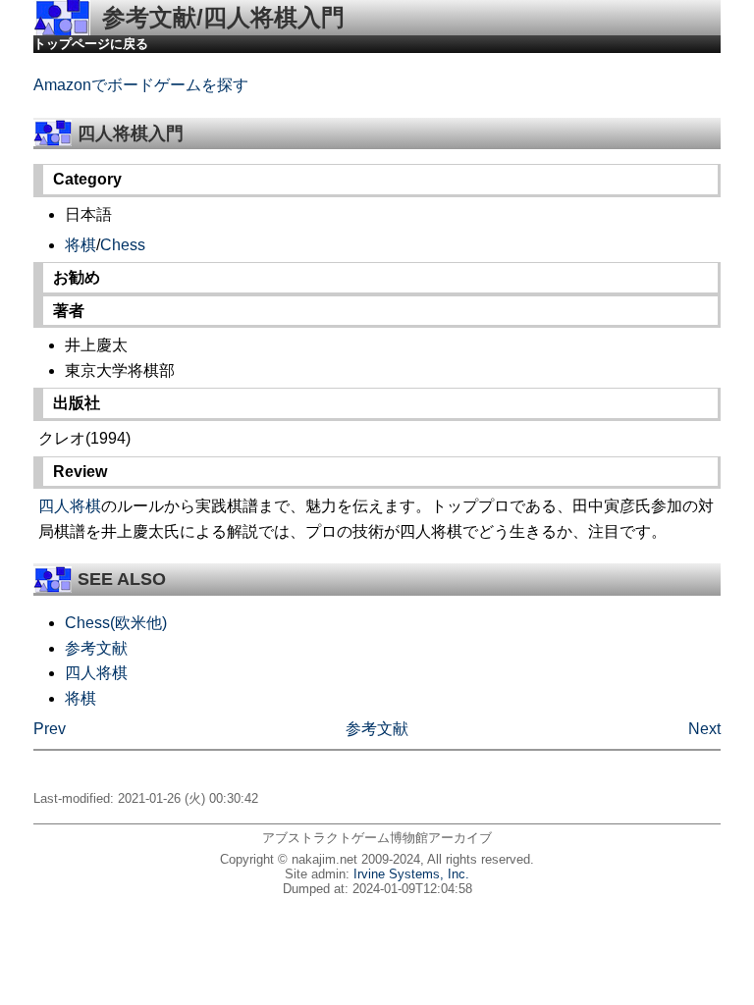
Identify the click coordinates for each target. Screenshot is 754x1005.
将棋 (80, 245)
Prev (49, 728)
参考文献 (96, 648)
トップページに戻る (90, 43)
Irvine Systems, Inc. (411, 874)
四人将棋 (69, 506)
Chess (122, 245)
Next (704, 728)
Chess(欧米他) (116, 622)
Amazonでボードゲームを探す (140, 85)
